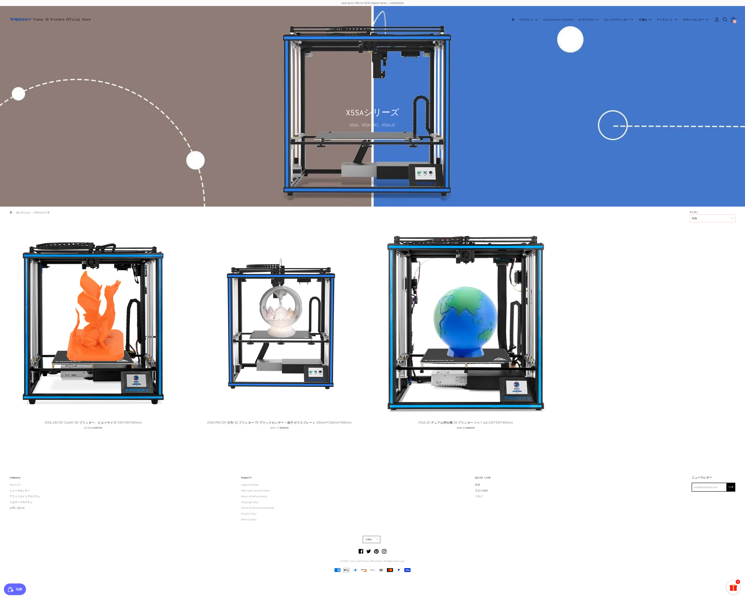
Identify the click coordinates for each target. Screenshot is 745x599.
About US (15, 484)
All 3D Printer (586, 19)
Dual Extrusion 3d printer (558, 19)
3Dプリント (526, 19)
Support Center (249, 484)
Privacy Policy (248, 513)
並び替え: (694, 212)
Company (15, 477)
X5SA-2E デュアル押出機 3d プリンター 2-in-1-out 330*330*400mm (465, 422)
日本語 (369, 539)
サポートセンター (693, 19)
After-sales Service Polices (255, 490)
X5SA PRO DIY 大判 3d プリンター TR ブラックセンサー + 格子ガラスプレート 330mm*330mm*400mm (279, 422)
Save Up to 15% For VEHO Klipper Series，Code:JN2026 (372, 3)
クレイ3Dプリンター (616, 19)
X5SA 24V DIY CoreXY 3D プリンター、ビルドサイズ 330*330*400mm (93, 422)
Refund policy (248, 519)
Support (246, 477)
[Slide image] (93, 322)
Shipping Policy (249, 502)
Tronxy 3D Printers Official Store (62, 19)
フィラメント (665, 19)
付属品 (643, 19)
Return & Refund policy (254, 496)
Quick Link (483, 477)
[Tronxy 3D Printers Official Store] (20, 19)
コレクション (23, 212)
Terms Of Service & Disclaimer (257, 507)
